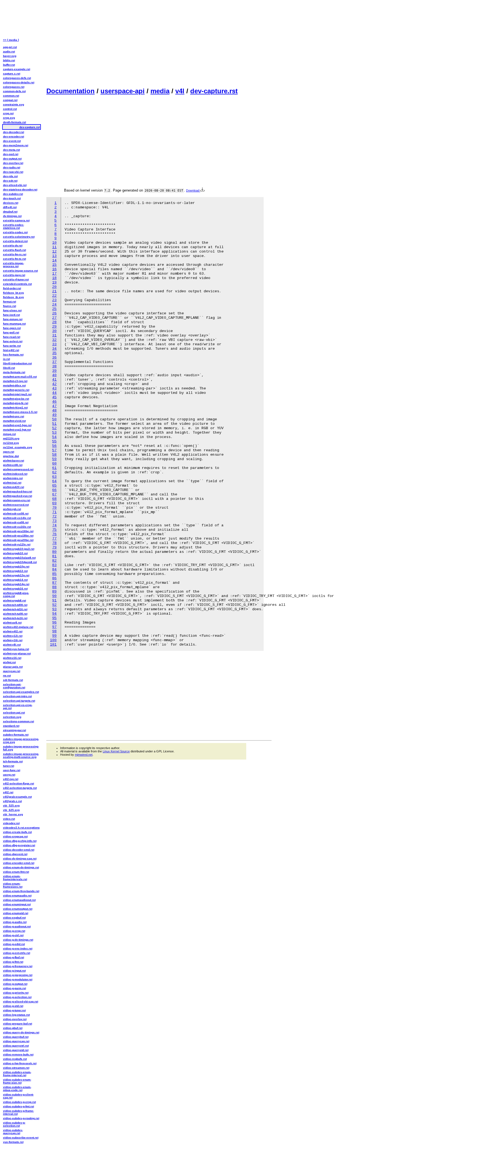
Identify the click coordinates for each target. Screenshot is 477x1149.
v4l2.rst (8, 792)
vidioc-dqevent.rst (15, 854)
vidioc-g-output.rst (15, 983)
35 (54, 353)
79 (54, 547)
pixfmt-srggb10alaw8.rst (19, 557)
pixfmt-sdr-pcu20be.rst (18, 540)
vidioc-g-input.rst (14, 970)
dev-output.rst (12, 158)
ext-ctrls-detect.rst (15, 241)
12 (54, 252)
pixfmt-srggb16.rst (15, 588)
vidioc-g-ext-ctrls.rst (16, 952)
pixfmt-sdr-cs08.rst (15, 513)
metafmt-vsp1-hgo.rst (17, 425)
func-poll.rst (11, 332)
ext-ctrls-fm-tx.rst (14, 258)
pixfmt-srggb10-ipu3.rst (18, 548)
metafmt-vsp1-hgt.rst (17, 429)
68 (54, 499)
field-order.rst (12, 288)
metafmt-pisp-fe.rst (15, 403)
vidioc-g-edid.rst (14, 944)
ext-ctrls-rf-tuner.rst (16, 279)
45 (54, 397)
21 (54, 291)
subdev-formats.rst (15, 734)
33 (54, 344)
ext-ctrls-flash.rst (14, 249)
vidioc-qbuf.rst (12, 1027)
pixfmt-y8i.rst (12, 644)
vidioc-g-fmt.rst (13, 961)
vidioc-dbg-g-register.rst (19, 845)
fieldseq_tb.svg (13, 297)
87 (54, 583)
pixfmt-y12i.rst (12, 635)
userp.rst (9, 774)
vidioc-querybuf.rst (15, 1036)
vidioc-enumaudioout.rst (19, 899)
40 (54, 375)
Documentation (70, 91)
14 (54, 260)
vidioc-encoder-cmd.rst (18, 862)
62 (54, 472)
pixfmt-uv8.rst (12, 622)
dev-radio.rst (11, 167)
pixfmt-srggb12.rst (15, 570)
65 (54, 486)
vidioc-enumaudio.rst (17, 895)
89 (54, 592)
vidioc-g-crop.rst (14, 930)
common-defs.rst (14, 91)
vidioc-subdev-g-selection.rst (14, 1124)
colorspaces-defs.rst (17, 77)
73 (54, 521)
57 (54, 450)
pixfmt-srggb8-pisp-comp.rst (16, 594)
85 (54, 574)
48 (54, 410)
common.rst (11, 95)
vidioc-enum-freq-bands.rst (21, 891)
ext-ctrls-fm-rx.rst (14, 254)
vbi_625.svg (11, 809)
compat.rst (10, 100)
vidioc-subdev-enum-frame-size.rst (17, 1081)
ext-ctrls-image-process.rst (13, 265)
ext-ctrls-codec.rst (15, 232)
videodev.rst (11, 823)
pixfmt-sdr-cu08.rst (15, 522)
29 (54, 327)
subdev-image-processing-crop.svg (21, 740)
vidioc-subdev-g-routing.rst (21, 1118)
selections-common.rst (18, 721)
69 (54, 503)
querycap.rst (11, 671)
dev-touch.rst (12, 198)
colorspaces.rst (13, 86)
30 (54, 331)
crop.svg (9, 117)
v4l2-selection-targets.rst (20, 787)
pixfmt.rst (9, 662)
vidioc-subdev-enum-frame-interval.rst (17, 1074)
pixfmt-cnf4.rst (12, 464)
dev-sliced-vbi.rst (14, 185)
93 (54, 609)
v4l (179, 91)
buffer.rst (9, 64)
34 (54, 349)
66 (54, 490)
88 (54, 587)
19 (54, 282)
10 (54, 243)
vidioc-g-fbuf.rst (13, 957)
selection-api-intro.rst (17, 696)
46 (54, 402)
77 (54, 539)
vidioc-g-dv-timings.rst (18, 939)
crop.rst (8, 113)
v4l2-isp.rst (10, 779)
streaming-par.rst (14, 730)
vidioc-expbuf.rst (14, 917)
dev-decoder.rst (13, 132)
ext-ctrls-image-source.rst (20, 270)
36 (54, 357)
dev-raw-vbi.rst (13, 171)
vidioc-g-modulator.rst (17, 979)
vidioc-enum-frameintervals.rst (15, 878)
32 (54, 340)
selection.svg (12, 716)
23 (54, 300)
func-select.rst (12, 341)
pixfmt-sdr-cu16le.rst (17, 526)
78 (54, 543)
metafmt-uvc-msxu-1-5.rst (20, 411)
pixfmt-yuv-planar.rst (17, 653)
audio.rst (9, 51)
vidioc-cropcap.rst (15, 836)
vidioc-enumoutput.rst (17, 908)
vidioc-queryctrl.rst (16, 1045)
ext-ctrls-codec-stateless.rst (13, 226)
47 (54, 406)
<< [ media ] (11, 39)
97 (54, 627)
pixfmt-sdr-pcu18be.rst (18, 535)
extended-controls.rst (17, 283)
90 (54, 596)
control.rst (10, 108)
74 (54, 525)
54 (54, 437)
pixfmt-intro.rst (13, 478)
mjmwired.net (83, 754)
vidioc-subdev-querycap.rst (13, 1132)
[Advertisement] (159, 43)
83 (54, 565)
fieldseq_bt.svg (13, 292)
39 (54, 371)
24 (54, 304)
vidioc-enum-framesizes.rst (12, 885)
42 (54, 384)
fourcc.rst (9, 305)
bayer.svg (9, 55)
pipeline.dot (11, 456)
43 (54, 388)
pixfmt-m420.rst (13, 487)
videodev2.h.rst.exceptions (21, 827)
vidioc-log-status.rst (16, 1014)
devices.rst (10, 202)
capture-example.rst (16, 69)
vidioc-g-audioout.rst (17, 926)
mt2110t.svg (11, 438)
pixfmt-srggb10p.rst (16, 566)
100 (53, 640)
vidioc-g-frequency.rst (17, 966)
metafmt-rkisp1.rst (15, 407)
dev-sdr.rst (10, 180)
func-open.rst (12, 328)
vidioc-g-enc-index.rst (17, 948)
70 (54, 508)
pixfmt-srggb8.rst (14, 600)
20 (54, 287)
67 (54, 494)
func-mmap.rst (12, 319)
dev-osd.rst (10, 154)
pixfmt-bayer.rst (13, 460)
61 (54, 468)
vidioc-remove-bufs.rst (18, 1054)
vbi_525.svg (11, 805)
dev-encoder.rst (13, 136)
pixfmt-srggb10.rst (15, 553)
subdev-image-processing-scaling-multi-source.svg (21, 755)
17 (54, 274)
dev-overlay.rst (13, 162)
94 (54, 614)
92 (54, 605)
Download (193, 190)
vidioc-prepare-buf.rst (17, 1023)
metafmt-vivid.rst (14, 420)
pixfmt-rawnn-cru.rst (16, 500)
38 (54, 366)
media (159, 91)
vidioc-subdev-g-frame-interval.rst (18, 1112)
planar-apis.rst (13, 666)
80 (54, 552)
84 (54, 569)
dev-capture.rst (214, 91)
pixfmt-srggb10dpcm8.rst (20, 562)
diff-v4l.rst (10, 207)
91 (54, 600)
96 (54, 622)
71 (54, 512)
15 (54, 265)
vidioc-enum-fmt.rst (16, 871)
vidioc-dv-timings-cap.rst (19, 858)
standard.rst (11, 725)
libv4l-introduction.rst (17, 363)
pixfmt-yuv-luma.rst (16, 649)
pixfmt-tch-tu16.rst (15, 618)
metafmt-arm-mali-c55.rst (20, 376)
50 (54, 419)
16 (54, 269)
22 (54, 296)
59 (54, 459)
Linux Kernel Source (116, 751)
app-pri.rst (10, 47)
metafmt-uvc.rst (13, 416)
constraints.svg (13, 104)
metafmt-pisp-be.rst (16, 398)
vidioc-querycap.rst (16, 1041)
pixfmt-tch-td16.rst (15, 609)
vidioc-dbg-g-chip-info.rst (19, 840)
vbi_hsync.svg (13, 814)
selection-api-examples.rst (21, 691)
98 (54, 631)
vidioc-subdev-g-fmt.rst (18, 1106)
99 (54, 636)
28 (54, 322)
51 (54, 424)
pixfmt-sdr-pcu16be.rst (18, 531)
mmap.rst (9, 434)
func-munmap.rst (14, 323)
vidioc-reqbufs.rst (15, 1058)
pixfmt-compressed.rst (18, 469)
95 (54, 618)
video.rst (9, 818)
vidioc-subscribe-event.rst (20, 1137)
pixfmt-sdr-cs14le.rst (17, 517)
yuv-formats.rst (13, 1141)
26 (54, 313)
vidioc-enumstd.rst (15, 913)
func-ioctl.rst (11, 314)
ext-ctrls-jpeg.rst (14, 275)
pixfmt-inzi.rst (12, 482)
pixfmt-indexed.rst (15, 473)
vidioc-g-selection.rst (17, 997)
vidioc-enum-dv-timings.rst (21, 867)
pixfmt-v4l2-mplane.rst (18, 626)
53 (54, 433)
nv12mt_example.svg (17, 447)
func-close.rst (12, 310)
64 (54, 481)
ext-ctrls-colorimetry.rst (19, 236)
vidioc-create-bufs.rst (17, 832)
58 (54, 455)
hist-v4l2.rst (11, 350)
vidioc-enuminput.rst (17, 904)
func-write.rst (12, 345)
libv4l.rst (9, 367)
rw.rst (7, 675)
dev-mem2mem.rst (15, 145)
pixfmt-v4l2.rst (12, 631)
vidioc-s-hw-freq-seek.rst (19, 1063)
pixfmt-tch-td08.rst (15, 604)
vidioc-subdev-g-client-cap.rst (18, 1096)
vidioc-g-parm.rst (14, 988)
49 (54, 415)
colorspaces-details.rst (18, 82)
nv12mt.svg (11, 442)
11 (54, 247)
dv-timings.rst (12, 215)
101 (53, 645)
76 (54, 534)
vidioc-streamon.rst (16, 1067)
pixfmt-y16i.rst (12, 640)
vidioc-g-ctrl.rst (13, 935)
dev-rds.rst (10, 176)
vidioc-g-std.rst (13, 1005)
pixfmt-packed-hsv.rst (17, 491)
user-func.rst (11, 770)
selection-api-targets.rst (19, 700)
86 (54, 578)
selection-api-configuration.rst (14, 686)
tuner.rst (8, 765)
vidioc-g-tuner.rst (14, 1010)
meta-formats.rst (14, 372)
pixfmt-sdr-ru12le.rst (16, 544)
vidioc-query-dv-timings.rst (21, 1032)
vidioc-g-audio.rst (14, 922)
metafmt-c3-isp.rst (15, 381)
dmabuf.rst (10, 211)
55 (54, 441)
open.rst (8, 451)
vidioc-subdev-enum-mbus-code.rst (17, 1089)
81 (54, 556)
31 (54, 335)
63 (54, 477)
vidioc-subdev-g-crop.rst (19, 1101)
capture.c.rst (11, 73)
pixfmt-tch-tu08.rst (15, 613)
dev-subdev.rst (13, 193)
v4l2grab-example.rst (17, 796)
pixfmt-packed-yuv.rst (17, 495)
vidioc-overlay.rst (14, 1019)
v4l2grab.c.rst (12, 801)
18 (54, 278)
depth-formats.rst (14, 122)
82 (54, 561)
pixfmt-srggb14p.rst (16, 584)
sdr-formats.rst (13, 679)
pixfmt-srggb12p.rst (16, 575)
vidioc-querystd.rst (15, 1050)
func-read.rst (11, 336)
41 (54, 380)
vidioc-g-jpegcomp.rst (17, 974)
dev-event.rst (12, 140)
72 (54, 516)
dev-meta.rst (11, 149)
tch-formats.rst (13, 761)
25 (54, 309)
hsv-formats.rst (13, 354)
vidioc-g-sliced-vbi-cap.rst (20, 1001)
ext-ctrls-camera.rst (16, 220)
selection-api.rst (14, 712)
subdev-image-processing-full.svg (21, 748)
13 (54, 256)
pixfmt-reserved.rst (16, 504)
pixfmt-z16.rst (12, 657)
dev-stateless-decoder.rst (20, 189)
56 (54, 446)
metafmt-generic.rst (16, 389)
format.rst (9, 301)
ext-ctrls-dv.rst (12, 245)
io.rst (6, 358)
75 (54, 530)
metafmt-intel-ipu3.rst (17, 394)
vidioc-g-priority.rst (15, 992)
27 (54, 318)
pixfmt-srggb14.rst (15, 579)
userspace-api (122, 91)
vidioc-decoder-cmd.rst (18, 849)
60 (54, 463)
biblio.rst (9, 60)
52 (54, 428)
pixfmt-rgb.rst (12, 509)
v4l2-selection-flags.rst (18, 783)
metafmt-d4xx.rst (14, 385)
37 (54, 362)
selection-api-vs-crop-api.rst (17, 707)
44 (54, 393)
